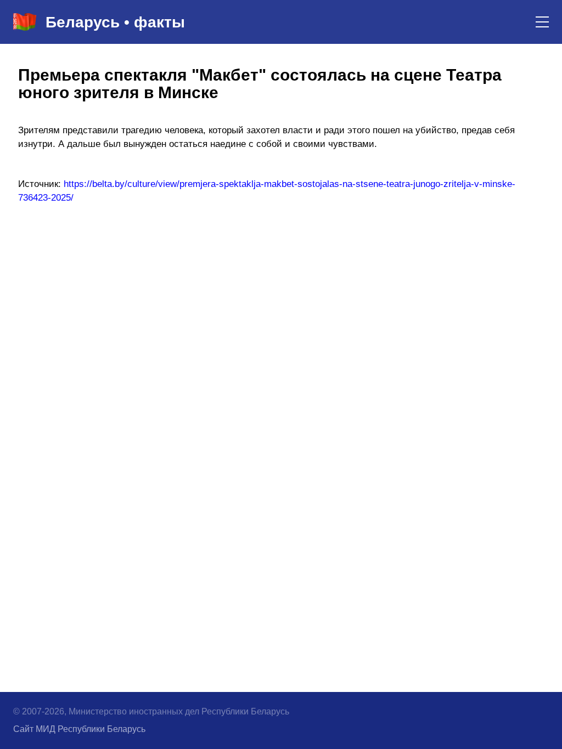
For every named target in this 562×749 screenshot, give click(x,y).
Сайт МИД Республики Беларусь (79, 729)
